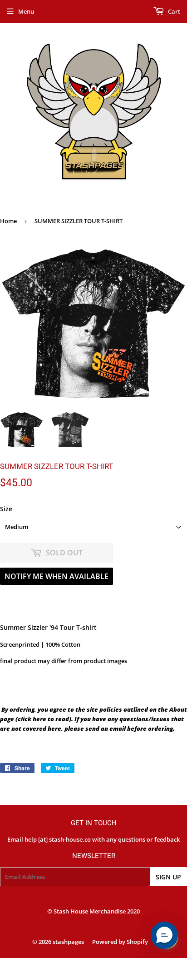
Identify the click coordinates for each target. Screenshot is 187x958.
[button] (164, 935)
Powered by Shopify (120, 942)
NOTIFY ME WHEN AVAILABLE (56, 576)
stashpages (68, 942)
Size (6, 508)
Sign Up (168, 877)
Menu (26, 11)
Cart (173, 11)
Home (8, 221)
